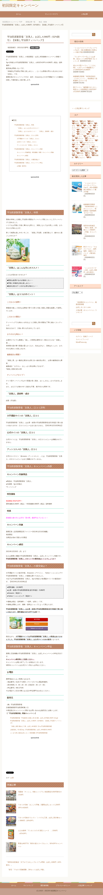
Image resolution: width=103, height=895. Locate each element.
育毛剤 (80, 153)
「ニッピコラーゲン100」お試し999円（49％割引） (90, 270)
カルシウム (87, 128)
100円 (76, 121)
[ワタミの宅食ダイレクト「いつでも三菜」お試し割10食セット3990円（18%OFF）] (11, 825)
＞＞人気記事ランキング (81, 108)
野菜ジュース (78, 155)
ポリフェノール (89, 145)
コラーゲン (82, 132)
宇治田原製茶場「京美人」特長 (24, 125)
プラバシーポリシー (63, 885)
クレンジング (83, 130)
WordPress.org (81, 342)
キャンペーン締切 (22, 155)
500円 (84, 121)
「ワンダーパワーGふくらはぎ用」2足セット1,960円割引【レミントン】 (85, 59)
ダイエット (91, 138)
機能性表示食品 (87, 151)
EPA (91, 123)
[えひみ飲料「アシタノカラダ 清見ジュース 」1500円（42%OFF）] (11, 838)
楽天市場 (37, 619)
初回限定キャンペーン (20, 5)
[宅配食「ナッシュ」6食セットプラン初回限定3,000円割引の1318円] (11, 799)
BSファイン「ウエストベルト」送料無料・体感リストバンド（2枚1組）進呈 (90, 251)
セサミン (80, 138)
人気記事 (84, 14)
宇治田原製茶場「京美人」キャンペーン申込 (28, 163)
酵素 (95, 153)
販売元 (24, 166)
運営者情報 (44, 885)
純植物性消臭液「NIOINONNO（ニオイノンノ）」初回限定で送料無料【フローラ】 (85, 78)
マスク (76, 147)
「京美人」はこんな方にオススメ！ (28, 128)
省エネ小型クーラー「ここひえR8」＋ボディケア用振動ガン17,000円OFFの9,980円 (84, 68)
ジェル (87, 136)
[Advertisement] (35, 100)
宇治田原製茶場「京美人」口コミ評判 (26, 135)
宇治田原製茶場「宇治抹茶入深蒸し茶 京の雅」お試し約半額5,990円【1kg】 (34, 718)
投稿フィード (88, 336)
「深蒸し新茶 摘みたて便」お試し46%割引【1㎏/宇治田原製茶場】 (31, 726)
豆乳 (88, 153)
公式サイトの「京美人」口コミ (27, 142)
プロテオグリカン (88, 142)
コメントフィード (82, 339)
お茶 (12, 778)
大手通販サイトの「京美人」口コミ (28, 138)
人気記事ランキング (85, 885)
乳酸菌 (94, 149)
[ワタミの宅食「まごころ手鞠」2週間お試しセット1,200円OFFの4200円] (11, 812)
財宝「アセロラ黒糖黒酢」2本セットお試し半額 (26, 869)
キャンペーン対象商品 (24, 152)
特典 (40, 152)
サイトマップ (28, 885)
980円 (91, 121)
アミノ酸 (88, 126)
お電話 (19, 166)
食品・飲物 (34, 47)
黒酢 (90, 157)
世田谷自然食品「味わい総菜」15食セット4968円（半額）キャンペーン (90, 230)
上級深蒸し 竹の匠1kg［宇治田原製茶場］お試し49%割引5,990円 (31, 729)
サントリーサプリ (51, 14)
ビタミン (90, 140)
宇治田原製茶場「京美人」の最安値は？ (27, 159)
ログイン (79, 336)
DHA (84, 123)
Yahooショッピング (37, 628)
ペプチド (77, 145)
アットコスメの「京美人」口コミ (27, 145)
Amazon (36, 624)
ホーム (18, 14)
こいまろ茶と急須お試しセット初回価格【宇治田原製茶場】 (29, 733)
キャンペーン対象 (48, 152)
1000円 (76, 123)
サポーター (92, 134)
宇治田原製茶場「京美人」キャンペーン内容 (28, 149)
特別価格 (35, 152)
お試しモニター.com (83, 307)
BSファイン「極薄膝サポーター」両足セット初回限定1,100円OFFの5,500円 (85, 89)
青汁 (88, 155)
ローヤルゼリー (82, 149)
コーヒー (81, 134)
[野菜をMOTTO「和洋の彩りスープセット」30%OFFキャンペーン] (11, 851)
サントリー (78, 136)
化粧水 (76, 151)
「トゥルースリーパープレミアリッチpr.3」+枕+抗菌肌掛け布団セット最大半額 (85, 50)
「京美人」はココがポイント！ (27, 131)
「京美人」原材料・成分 (46, 131)
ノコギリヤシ (78, 140)
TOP (14, 22)
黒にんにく (81, 157)
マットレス (86, 147)
